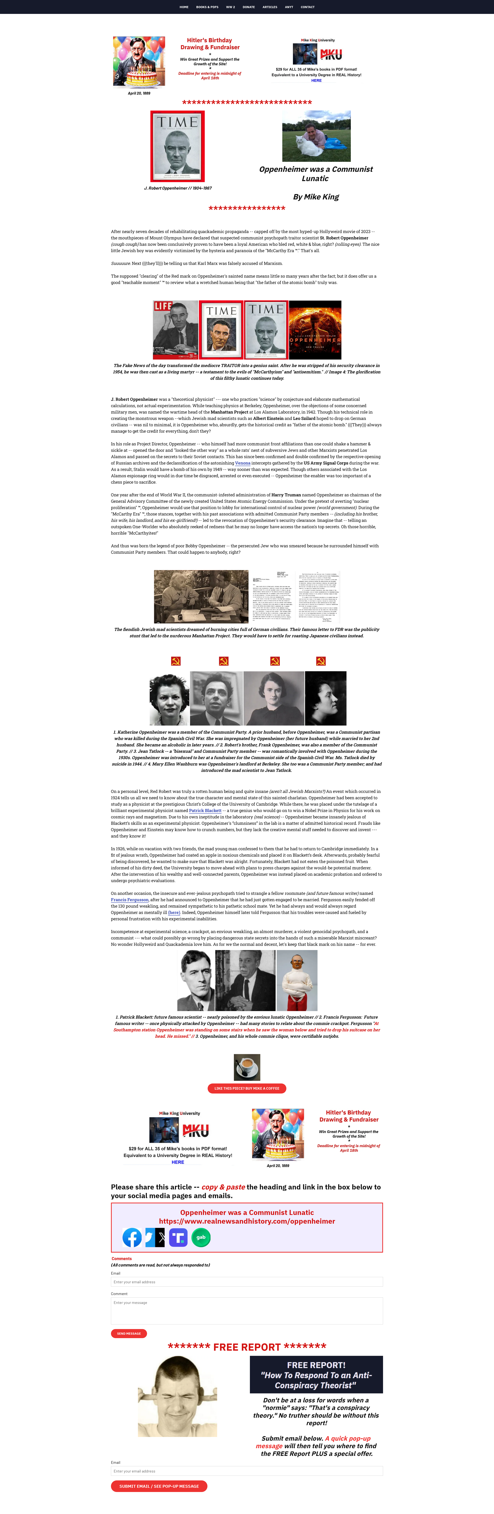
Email (115, 1273)
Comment (119, 1293)
